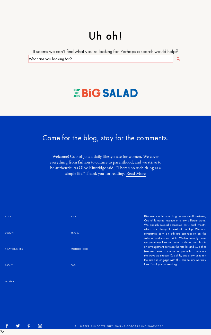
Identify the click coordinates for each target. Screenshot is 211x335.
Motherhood (79, 249)
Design (9, 232)
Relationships (14, 249)
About (9, 265)
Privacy (9, 281)
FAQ (73, 265)
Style (8, 216)
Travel (75, 232)
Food (74, 216)
